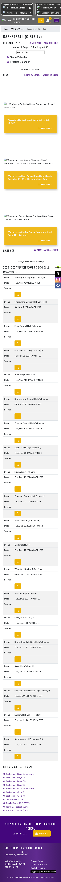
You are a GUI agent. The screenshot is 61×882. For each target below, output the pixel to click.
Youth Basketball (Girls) (17, 810)
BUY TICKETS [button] (21, 833)
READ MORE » (46, 128)
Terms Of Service (38, 864)
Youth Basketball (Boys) (17, 806)
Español (41, 868)
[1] (48, 21)
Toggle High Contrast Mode (43, 871)
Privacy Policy (36, 861)
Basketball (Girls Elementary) (19, 788)
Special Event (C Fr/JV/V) (17, 803)
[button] (41, 20)
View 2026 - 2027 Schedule (44, 42)
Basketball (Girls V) (15, 795)
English (33, 868)
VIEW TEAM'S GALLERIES (47, 249)
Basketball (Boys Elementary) (19, 774)
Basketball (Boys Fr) (15, 777)
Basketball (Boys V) (15, 785)
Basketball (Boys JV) (15, 781)
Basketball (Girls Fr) (15, 792)
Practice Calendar (20, 61)
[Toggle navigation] (57, 20)
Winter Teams (18, 29)
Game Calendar (18, 57)
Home (6, 29)
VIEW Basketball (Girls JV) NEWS (42, 75)
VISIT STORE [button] (43, 833)
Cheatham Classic (14, 799)
